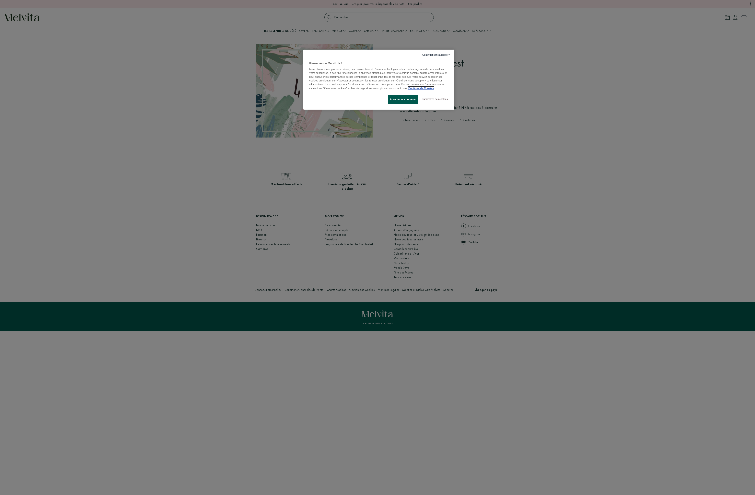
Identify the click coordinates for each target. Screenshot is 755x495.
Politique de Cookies (421, 88)
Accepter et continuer (403, 99)
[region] (378, 80)
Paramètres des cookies (435, 99)
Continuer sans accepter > (436, 55)
